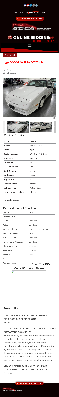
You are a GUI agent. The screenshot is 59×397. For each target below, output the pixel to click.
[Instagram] (33, 5)
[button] (29, 45)
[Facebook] (25, 5)
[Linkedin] (30, 5)
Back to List (10, 55)
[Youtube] (27, 5)
